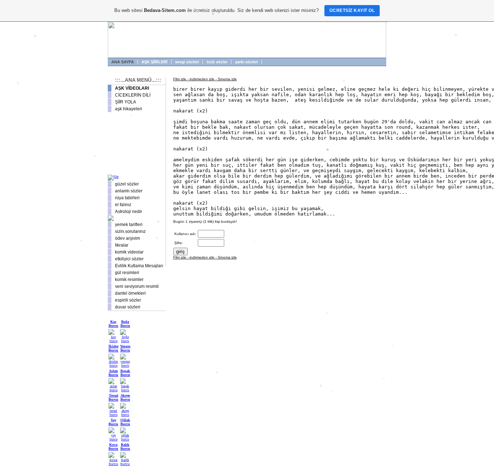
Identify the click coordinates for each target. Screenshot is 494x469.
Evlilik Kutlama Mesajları (139, 265)
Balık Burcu (125, 447)
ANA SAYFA (122, 62)
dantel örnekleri (130, 293)
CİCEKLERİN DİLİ (132, 95)
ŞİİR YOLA (125, 102)
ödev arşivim (127, 238)
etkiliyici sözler (129, 258)
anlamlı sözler (128, 190)
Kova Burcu (113, 447)
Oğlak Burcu (125, 422)
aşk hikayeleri (128, 108)
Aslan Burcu (113, 373)
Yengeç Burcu (125, 348)
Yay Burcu (113, 422)
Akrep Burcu (125, 397)
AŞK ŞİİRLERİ (154, 62)
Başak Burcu (125, 373)
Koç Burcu (113, 324)
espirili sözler (128, 300)
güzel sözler (127, 184)
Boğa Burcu (125, 324)
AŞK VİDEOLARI (132, 88)
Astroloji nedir (128, 211)
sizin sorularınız (130, 231)
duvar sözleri (127, 307)
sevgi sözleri (187, 62)
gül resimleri (127, 272)
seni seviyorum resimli (137, 286)
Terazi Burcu (113, 397)
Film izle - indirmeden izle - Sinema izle (205, 79)
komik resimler (129, 279)
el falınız (123, 204)
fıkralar (121, 245)
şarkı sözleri (246, 62)
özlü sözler (216, 62)
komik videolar (129, 252)
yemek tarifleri (128, 224)
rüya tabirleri (127, 197)
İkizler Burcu (113, 348)
